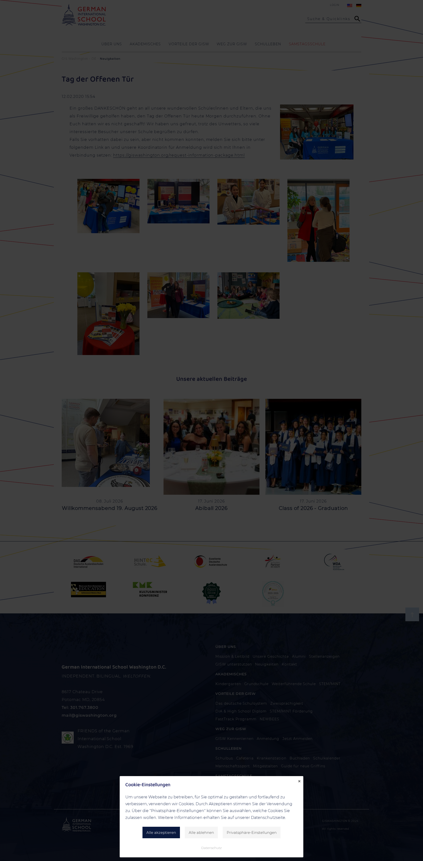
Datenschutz (211, 848)
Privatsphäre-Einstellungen (252, 832)
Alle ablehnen (201, 832)
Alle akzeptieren (161, 832)
